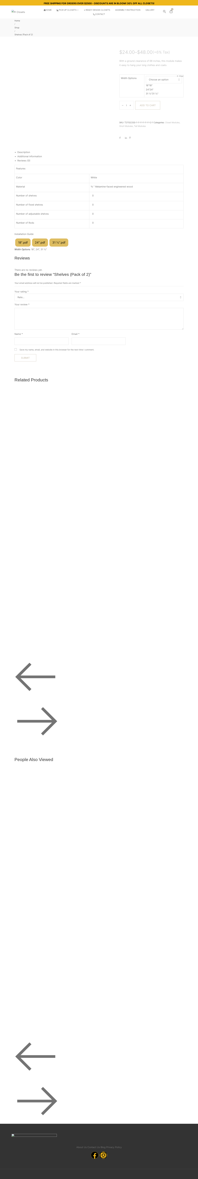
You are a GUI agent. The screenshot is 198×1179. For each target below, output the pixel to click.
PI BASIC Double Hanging (114, 644)
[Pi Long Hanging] (163, 567)
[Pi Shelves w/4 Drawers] (163, 435)
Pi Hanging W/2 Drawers (113, 892)
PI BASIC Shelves (26, 644)
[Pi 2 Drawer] (80, 947)
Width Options (129, 78)
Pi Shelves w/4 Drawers (154, 512)
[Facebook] (94, 1155)
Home (17, 20)
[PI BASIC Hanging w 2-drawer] (121, 947)
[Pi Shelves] (163, 815)
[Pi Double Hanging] (38, 947)
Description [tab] (23, 152)
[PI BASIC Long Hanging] (38, 435)
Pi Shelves (147, 892)
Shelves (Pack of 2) (27, 845)
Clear (181, 76)
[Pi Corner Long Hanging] (80, 815)
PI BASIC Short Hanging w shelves (77, 644)
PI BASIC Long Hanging (29, 512)
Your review (21, 304)
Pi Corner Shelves (68, 512)
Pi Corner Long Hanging (71, 892)
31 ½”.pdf (58, 242)
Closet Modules (172, 122)
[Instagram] (103, 1155)
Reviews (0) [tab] (23, 160)
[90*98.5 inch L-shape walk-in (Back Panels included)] (163, 923)
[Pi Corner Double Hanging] (121, 435)
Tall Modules (140, 126)
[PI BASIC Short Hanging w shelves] (80, 567)
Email (75, 333)
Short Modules (126, 126)
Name (18, 333)
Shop (16, 27)
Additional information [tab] (29, 156)
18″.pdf (23, 242)
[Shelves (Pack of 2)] (38, 791)
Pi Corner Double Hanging (114, 512)
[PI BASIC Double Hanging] (121, 567)
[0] (171, 12)
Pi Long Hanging (150, 644)
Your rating (21, 291)
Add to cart (148, 105)
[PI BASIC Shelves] (38, 567)
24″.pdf (40, 242)
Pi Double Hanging (27, 1024)
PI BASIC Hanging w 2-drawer (116, 1024)
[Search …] (164, 12)
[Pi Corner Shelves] (80, 435)
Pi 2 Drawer (65, 1024)
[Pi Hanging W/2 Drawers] (121, 815)
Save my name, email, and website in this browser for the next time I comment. (57, 349)
